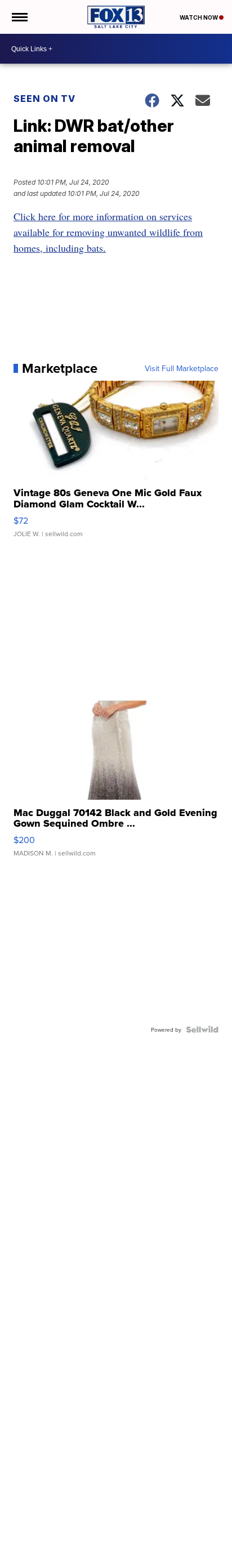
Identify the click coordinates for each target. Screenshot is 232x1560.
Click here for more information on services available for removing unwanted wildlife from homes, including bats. (108, 232)
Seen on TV (44, 98)
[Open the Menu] (18, 17)
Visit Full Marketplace (181, 368)
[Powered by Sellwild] (202, 1029)
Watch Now (199, 17)
